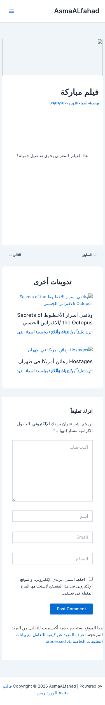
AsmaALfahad (76, 11)
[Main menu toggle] (11, 11)
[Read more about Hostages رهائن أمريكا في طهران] (60, 349)
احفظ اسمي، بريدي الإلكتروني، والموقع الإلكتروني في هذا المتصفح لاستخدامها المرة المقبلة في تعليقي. (56, 586)
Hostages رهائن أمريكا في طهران (55, 361)
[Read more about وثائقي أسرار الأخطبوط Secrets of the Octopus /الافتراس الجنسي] (52, 299)
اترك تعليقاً (84, 332)
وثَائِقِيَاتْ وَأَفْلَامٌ (62, 332)
